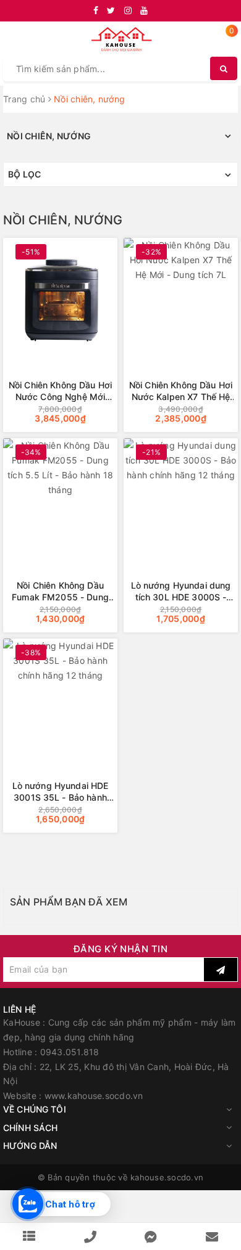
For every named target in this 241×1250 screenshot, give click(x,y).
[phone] (90, 1237)
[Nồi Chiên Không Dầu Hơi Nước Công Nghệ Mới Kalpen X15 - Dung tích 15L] (60, 298)
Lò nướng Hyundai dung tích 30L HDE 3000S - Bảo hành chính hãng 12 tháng (181, 591)
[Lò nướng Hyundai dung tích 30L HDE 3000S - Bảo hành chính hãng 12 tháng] (181, 499)
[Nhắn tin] (151, 1237)
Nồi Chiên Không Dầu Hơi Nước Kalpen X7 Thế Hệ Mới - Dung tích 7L (180, 391)
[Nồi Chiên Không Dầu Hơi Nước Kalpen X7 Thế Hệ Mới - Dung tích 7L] (181, 298)
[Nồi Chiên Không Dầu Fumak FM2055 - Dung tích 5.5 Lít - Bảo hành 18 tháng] (60, 499)
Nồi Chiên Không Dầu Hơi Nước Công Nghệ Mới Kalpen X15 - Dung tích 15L (60, 391)
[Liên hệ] (212, 1237)
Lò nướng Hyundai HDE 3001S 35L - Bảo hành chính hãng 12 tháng (60, 791)
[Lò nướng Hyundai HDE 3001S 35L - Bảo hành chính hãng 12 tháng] (60, 699)
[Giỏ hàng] (224, 40)
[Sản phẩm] (29, 1237)
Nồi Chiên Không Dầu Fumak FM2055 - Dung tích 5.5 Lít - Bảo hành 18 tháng (60, 591)
